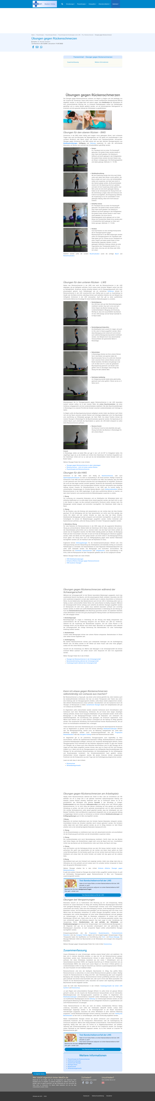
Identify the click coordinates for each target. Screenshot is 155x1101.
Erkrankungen (70, 4)
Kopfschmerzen (87, 550)
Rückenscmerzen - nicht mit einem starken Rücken (82, 467)
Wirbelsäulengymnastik (74, 765)
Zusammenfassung (73, 62)
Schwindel (78, 550)
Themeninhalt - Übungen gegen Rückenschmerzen (92, 57)
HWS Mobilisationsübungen (75, 559)
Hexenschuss (108, 944)
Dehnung (93, 143)
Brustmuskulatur (95, 254)
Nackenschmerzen (107, 475)
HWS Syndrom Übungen (74, 563)
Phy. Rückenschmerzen (87, 34)
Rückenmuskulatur (68, 255)
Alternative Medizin (104, 4)
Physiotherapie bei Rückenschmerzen (78, 469)
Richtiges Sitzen (72, 1064)
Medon (33, 34)
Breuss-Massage (114, 937)
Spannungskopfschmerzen (71, 477)
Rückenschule (71, 763)
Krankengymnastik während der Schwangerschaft (82, 663)
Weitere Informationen (101, 62)
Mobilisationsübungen (110, 728)
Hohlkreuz (111, 291)
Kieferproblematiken (111, 489)
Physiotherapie (81, 4)
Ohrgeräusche (100, 550)
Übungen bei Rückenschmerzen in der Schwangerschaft (84, 659)
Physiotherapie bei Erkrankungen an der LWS (69, 34)
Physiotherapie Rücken (51, 34)
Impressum (86, 1095)
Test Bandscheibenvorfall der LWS (93, 895)
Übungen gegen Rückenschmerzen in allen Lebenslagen (84, 465)
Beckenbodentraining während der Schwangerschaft (83, 661)
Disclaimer (109, 1095)
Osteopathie (92, 4)
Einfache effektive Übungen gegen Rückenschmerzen (83, 561)
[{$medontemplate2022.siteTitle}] (45, 4)
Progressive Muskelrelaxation (99, 933)
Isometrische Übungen (93, 705)
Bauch (117, 254)
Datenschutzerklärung (98, 1095)
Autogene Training (85, 734)
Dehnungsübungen (81, 543)
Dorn (103, 937)
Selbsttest (115, 4)
